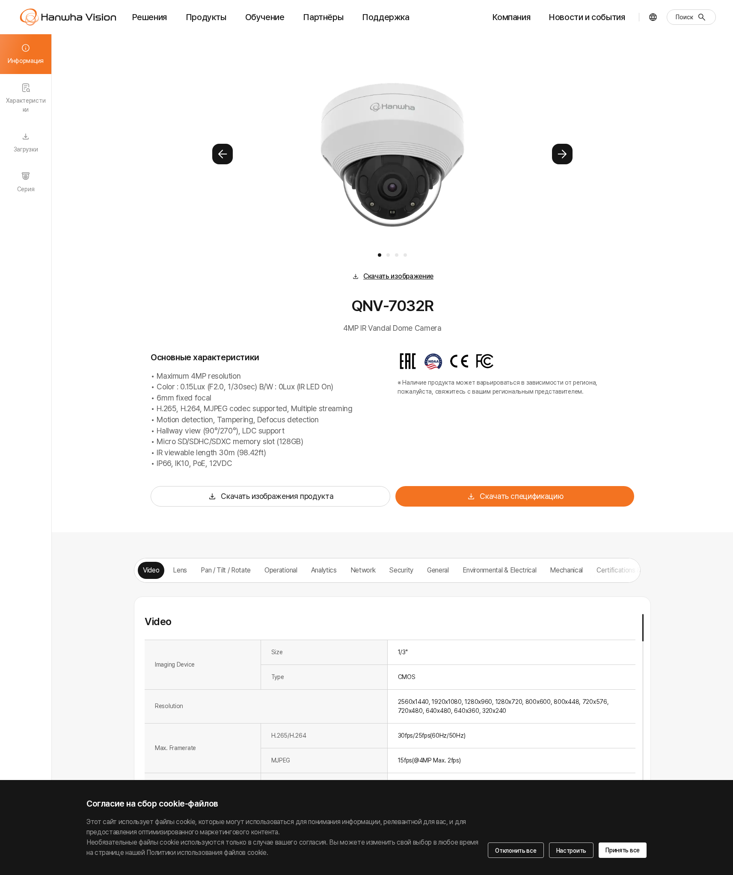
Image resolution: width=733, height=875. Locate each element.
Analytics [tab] (324, 570)
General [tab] (438, 570)
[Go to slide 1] (379, 255)
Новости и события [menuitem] (587, 17)
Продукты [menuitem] (206, 17)
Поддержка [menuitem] (385, 17)
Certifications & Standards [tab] (634, 570)
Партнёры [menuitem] (323, 17)
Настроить (571, 850)
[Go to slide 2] (388, 255)
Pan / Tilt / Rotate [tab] (226, 570)
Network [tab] (363, 570)
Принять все (622, 850)
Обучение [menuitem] (265, 17)
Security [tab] (401, 570)
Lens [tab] (180, 570)
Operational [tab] (280, 570)
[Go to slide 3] (396, 255)
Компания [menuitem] (511, 17)
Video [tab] (151, 570)
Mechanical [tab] (566, 570)
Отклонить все (515, 850)
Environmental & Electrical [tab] (500, 570)
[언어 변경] (653, 17)
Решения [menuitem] (149, 17)
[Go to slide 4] (405, 255)
